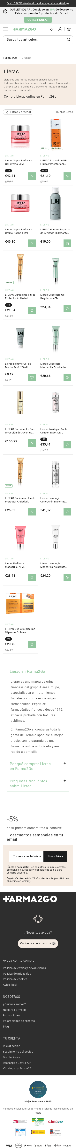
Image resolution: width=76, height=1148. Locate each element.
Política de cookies (15, 979)
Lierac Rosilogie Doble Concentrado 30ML (53, 431)
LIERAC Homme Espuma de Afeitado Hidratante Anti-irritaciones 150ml (55, 231)
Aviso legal (10, 984)
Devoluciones (11, 1057)
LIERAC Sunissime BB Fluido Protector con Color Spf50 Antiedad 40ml (53, 162)
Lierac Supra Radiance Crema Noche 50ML (18, 231)
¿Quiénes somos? (14, 1004)
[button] (43, 29)
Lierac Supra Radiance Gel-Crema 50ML (18, 162)
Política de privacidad (17, 973)
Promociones (11, 1015)
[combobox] (38, 39)
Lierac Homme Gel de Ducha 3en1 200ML (18, 365)
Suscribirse (55, 856)
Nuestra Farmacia (15, 1009)
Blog (6, 1026)
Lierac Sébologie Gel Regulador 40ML (52, 296)
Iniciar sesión (11, 1046)
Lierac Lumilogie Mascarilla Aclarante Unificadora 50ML (52, 565)
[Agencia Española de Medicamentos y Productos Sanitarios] (20, 1121)
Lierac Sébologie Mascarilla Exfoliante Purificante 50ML (53, 365)
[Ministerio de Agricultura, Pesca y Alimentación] (38, 1132)
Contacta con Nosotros (35, 943)
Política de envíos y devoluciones (24, 968)
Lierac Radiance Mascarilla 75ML (15, 565)
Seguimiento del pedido (18, 1051)
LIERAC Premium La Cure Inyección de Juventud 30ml (20, 431)
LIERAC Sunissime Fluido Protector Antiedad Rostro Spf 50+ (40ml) (20, 296)
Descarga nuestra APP (18, 1062)
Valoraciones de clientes (19, 1020)
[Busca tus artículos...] (69, 39)
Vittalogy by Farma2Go (18, 1068)
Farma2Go (10, 57)
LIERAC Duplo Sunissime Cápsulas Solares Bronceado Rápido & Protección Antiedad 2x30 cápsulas (20, 630)
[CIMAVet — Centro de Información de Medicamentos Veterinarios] (55, 1121)
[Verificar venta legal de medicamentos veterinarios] (20, 1132)
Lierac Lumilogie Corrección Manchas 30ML (52, 500)
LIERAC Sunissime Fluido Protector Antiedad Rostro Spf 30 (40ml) (20, 500)
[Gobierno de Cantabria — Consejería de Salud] (55, 1132)
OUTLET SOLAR (38, 19)
